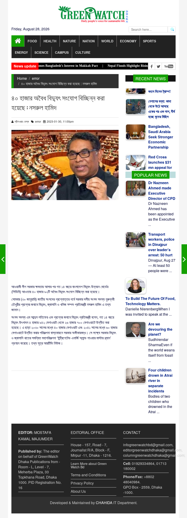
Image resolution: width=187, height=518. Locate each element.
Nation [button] (89, 41)
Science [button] (41, 52)
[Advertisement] (65, 242)
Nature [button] (69, 41)
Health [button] (50, 41)
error (35, 78)
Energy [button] (21, 52)
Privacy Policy (82, 483)
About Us (78, 491)
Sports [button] (149, 41)
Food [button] (32, 41)
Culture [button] (82, 52)
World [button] (107, 41)
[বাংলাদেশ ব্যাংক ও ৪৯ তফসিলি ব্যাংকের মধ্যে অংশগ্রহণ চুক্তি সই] (184, 259)
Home (22, 78)
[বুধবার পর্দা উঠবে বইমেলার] (2, 259)
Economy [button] (128, 41)
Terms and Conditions (88, 474)
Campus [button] (62, 52)
